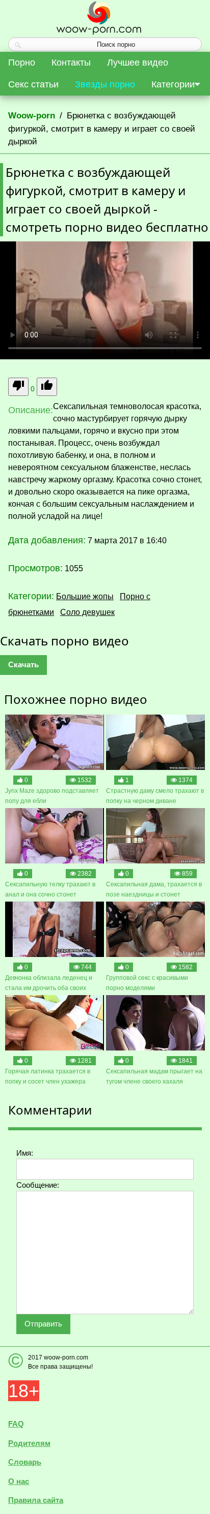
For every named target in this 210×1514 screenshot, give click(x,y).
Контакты (71, 62)
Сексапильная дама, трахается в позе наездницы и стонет (154, 889)
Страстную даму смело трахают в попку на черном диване (155, 796)
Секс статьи (33, 84)
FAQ (16, 1423)
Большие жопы (85, 596)
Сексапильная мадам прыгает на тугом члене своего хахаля (154, 1076)
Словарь (24, 1462)
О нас (18, 1481)
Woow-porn (31, 115)
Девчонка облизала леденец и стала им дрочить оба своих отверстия (48, 983)
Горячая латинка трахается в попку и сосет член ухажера (47, 1076)
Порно (21, 62)
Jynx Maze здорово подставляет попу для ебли (52, 796)
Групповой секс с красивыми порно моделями (147, 983)
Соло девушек (87, 612)
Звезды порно (105, 84)
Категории (173, 84)
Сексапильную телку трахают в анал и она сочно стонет (50, 889)
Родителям (29, 1443)
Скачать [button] (23, 664)
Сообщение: (37, 1185)
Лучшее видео (137, 62)
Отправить (43, 1323)
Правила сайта (35, 1500)
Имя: (24, 1153)
